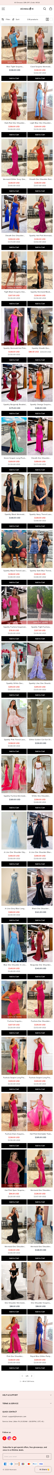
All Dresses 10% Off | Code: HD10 (27, 2)
